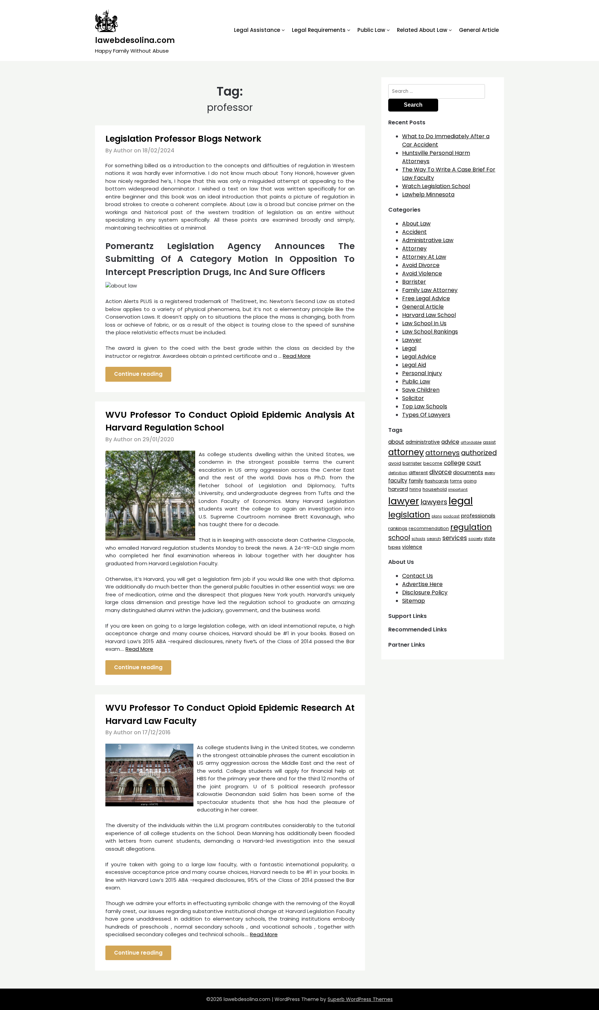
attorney (406, 452)
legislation (409, 514)
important (458, 489)
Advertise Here (422, 584)
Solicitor (413, 398)
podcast (451, 516)
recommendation (429, 528)
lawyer (403, 501)
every (490, 473)
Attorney (414, 248)
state (489, 538)
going (470, 481)
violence (412, 547)
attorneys (442, 453)
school (399, 537)
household (435, 489)
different (418, 472)
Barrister (414, 282)
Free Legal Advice (426, 298)
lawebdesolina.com (135, 40)
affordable (471, 442)
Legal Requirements (319, 30)
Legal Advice (419, 357)
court (474, 463)
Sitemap (413, 601)
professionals (478, 515)
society (475, 538)
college (454, 463)
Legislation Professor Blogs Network (183, 139)
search (434, 538)
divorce (440, 472)
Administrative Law (427, 240)
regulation (471, 527)
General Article (479, 30)
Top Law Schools (424, 406)
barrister (412, 463)
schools (418, 538)
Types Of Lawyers (426, 415)
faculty (397, 481)
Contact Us (417, 576)
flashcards (437, 481)
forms (456, 481)
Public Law (371, 30)
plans (437, 516)
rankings (397, 528)
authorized (479, 453)
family (416, 481)
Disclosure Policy (425, 592)
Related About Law (422, 30)
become (432, 463)
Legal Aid (414, 365)
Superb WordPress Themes (360, 999)
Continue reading (138, 374)
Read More (297, 356)
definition (397, 473)
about (396, 441)
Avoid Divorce (421, 265)
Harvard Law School (429, 315)
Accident (414, 232)
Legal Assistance (257, 30)
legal (461, 501)
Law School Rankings (430, 332)
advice (450, 442)
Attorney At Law (424, 257)
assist (489, 442)
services (454, 538)
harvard (398, 489)
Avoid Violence (422, 273)
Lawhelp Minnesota (428, 194)
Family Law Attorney (430, 290)
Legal (409, 348)
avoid (394, 463)
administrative (423, 441)
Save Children (421, 390)
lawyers (433, 502)
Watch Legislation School (436, 186)
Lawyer (412, 340)
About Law (416, 224)
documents (468, 472)
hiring (415, 489)
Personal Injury (422, 373)
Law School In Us (424, 323)
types (394, 547)
